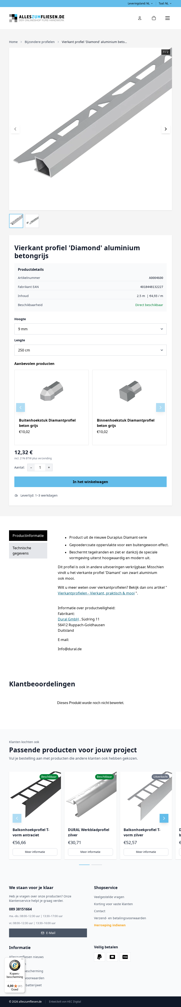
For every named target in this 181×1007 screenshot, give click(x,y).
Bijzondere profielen (40, 42)
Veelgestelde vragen (109, 897)
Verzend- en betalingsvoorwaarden (120, 918)
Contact (99, 911)
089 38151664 (20, 909)
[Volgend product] (160, 407)
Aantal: (19, 467)
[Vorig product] (20, 407)
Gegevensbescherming (26, 971)
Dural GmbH (68, 619)
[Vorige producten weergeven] (17, 818)
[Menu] (22, 960)
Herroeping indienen (110, 925)
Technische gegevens (22, 551)
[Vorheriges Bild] (15, 129)
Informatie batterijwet (25, 985)
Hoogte (20, 319)
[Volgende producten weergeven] (164, 818)
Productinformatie (28, 535)
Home (13, 42)
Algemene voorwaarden (26, 978)
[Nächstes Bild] (165, 129)
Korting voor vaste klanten (113, 904)
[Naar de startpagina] (49, 18)
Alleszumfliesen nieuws (26, 957)
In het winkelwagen (90, 481)
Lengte (19, 340)
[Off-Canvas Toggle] (139, 18)
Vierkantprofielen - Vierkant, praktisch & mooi (96, 593)
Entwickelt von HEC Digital (65, 1001)
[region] (90, 407)
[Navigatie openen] (167, 18)
